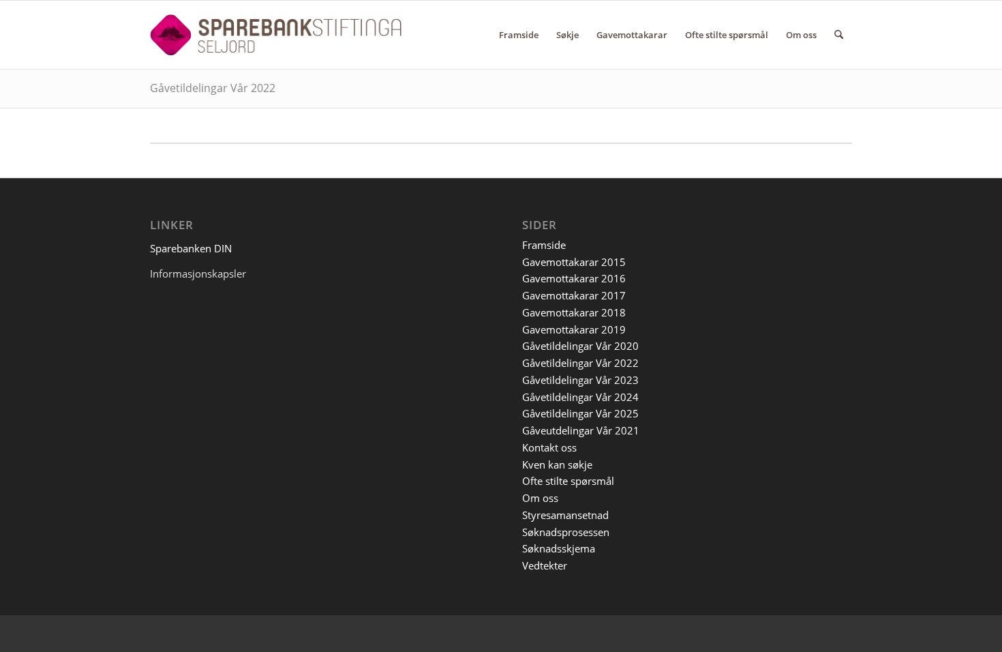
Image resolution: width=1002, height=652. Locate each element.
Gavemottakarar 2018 (574, 312)
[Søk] (838, 35)
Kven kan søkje (557, 464)
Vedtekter (544, 565)
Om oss (540, 498)
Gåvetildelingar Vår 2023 (580, 380)
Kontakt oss (549, 447)
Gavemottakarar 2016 (574, 278)
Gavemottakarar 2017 (574, 295)
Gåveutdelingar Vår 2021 (580, 430)
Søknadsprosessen (565, 532)
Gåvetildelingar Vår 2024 (580, 397)
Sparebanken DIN (191, 248)
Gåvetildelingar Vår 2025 (580, 413)
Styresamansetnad (565, 515)
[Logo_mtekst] (275, 34)
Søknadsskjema (558, 548)
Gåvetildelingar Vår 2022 (212, 87)
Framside (544, 245)
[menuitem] (518, 35)
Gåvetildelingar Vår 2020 (580, 346)
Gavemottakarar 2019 (574, 329)
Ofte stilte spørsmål (568, 481)
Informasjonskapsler (198, 273)
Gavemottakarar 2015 (574, 262)
